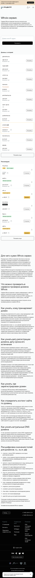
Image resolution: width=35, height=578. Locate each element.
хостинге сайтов (22, 413)
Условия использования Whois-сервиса (12, 505)
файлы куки (13, 575)
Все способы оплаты (17, 557)
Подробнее (30, 2)
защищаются (9, 320)
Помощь (8, 502)
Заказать (27, 197)
